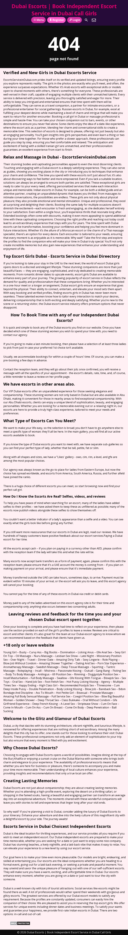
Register (58, 20)
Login (76, 20)
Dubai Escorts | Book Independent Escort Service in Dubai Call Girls (64, 10)
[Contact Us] (94, 20)
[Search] (86, 20)
